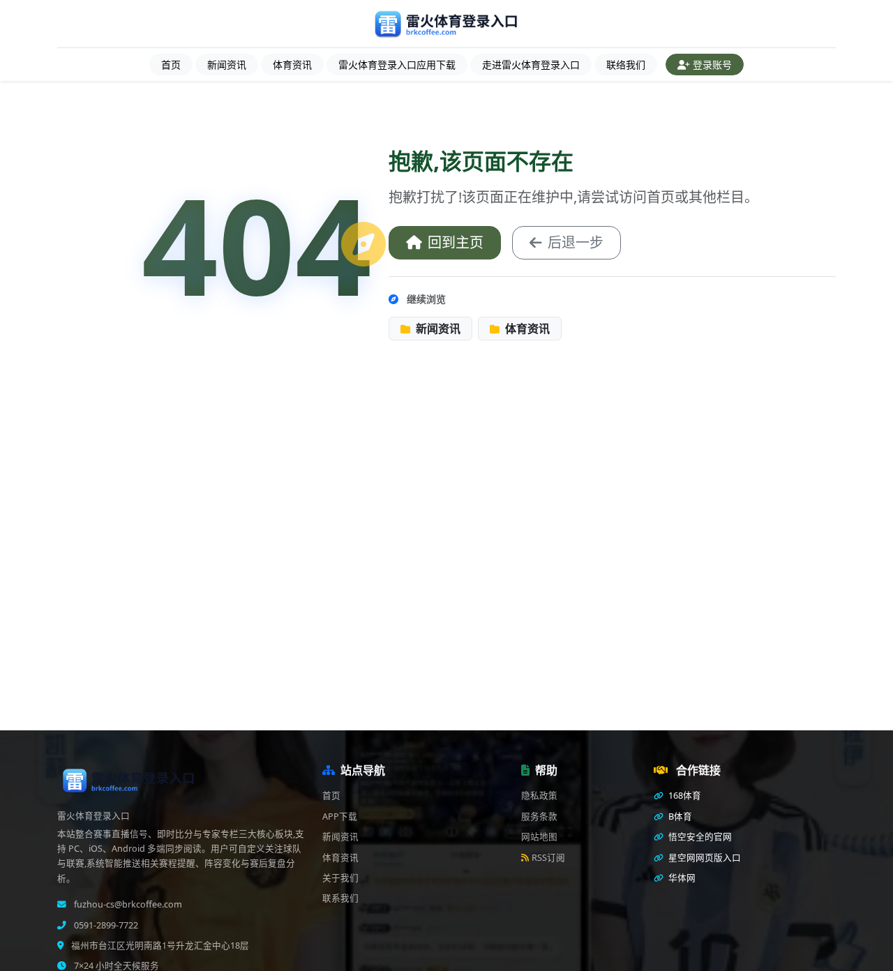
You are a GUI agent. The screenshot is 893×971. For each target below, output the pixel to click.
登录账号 (712, 64)
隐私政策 (539, 795)
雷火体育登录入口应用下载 (397, 64)
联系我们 (340, 898)
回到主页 (455, 242)
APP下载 (339, 816)
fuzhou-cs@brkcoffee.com (127, 904)
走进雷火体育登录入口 (531, 64)
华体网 (681, 878)
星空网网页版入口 (703, 858)
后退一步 (575, 242)
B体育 (679, 816)
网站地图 (539, 837)
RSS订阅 (548, 858)
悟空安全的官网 (699, 837)
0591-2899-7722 (105, 925)
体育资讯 (292, 64)
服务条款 (539, 816)
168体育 (683, 795)
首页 (171, 64)
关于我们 (340, 878)
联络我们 (625, 64)
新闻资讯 (226, 64)
